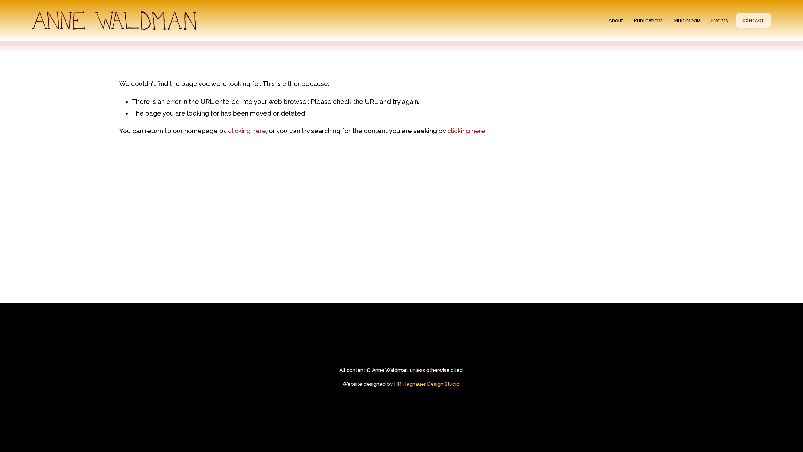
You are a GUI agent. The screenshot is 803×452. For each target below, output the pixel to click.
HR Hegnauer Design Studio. (427, 384)
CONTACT (753, 20)
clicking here (247, 131)
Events (719, 21)
